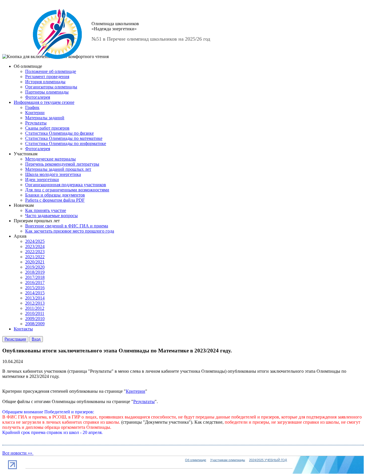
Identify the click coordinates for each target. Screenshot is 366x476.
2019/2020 (35, 267)
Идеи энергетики (42, 179)
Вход (36, 339)
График (32, 107)
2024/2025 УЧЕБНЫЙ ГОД (268, 460)
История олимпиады (45, 81)
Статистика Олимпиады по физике (59, 133)
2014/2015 (35, 292)
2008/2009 (35, 323)
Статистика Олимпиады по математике (63, 138)
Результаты (36, 122)
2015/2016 (35, 287)
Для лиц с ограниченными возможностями (67, 189)
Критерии (35, 112)
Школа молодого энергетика (53, 174)
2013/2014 (35, 297)
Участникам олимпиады (227, 460)
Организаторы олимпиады (51, 86)
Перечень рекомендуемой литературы (62, 164)
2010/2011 (34, 313)
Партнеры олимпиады (47, 92)
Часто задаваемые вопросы (51, 215)
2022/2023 (35, 251)
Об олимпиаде (195, 460)
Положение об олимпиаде (50, 71)
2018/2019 (35, 272)
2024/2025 (35, 241)
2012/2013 (35, 303)
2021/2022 (35, 256)
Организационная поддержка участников (65, 184)
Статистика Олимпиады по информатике (65, 143)
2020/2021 (35, 261)
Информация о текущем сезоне (44, 102)
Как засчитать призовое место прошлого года (69, 231)
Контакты (23, 328)
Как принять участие (45, 210)
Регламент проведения (47, 76)
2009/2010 (35, 318)
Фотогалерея (37, 97)
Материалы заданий (44, 117)
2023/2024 (35, 246)
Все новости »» (17, 453)
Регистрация (15, 339)
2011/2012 (34, 308)
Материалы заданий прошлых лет (58, 169)
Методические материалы (50, 158)
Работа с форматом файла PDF (55, 200)
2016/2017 (35, 282)
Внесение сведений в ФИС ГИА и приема (66, 225)
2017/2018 (35, 277)
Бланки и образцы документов (55, 195)
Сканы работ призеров (47, 128)
